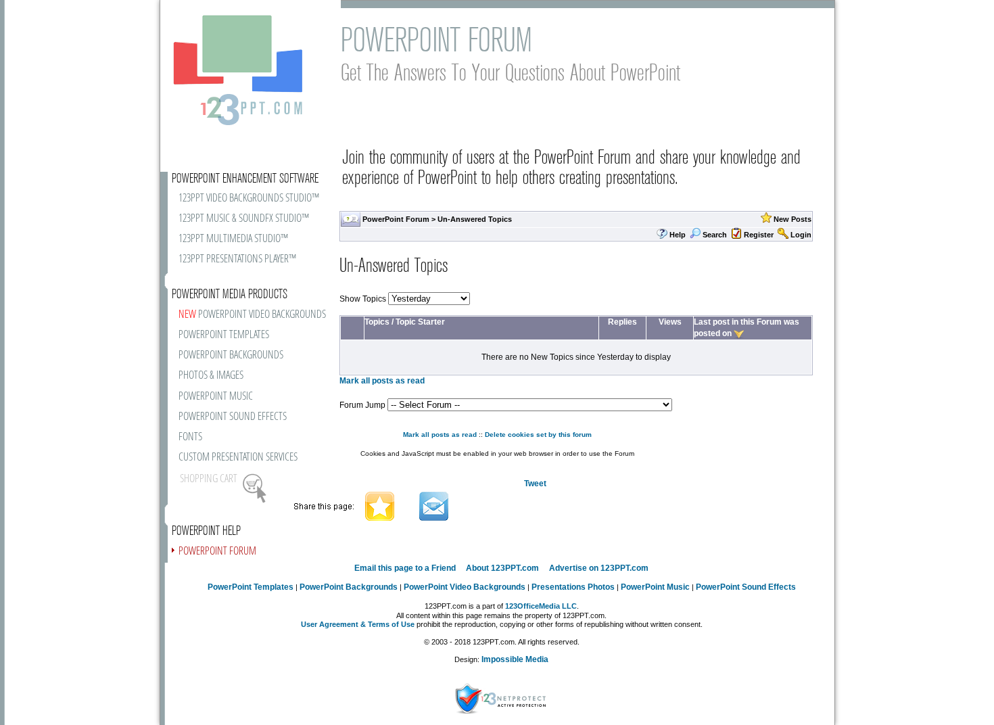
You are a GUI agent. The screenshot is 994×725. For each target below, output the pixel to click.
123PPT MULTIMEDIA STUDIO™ (233, 239)
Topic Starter (420, 322)
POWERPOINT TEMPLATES (224, 335)
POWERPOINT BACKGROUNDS (231, 355)
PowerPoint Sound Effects (746, 587)
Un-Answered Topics (474, 219)
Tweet (535, 483)
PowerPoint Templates (250, 587)
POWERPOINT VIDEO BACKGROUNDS (252, 314)
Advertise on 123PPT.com (598, 568)
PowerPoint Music (655, 587)
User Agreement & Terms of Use (358, 624)
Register (759, 235)
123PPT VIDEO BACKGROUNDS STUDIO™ (249, 198)
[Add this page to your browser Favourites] (379, 505)
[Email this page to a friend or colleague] (433, 505)
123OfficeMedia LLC (541, 606)
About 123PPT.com (502, 568)
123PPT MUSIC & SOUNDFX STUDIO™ (244, 218)
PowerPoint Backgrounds (349, 587)
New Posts (792, 219)
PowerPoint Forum (395, 219)
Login (800, 235)
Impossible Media (514, 659)
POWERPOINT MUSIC (216, 396)
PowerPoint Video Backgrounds (464, 587)
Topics (376, 322)
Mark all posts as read (382, 380)
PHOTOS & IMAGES (211, 375)
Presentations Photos (573, 587)
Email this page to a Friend (405, 568)
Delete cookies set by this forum (538, 434)
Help (677, 235)
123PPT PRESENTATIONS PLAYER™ (237, 259)
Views (670, 322)
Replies (622, 322)
